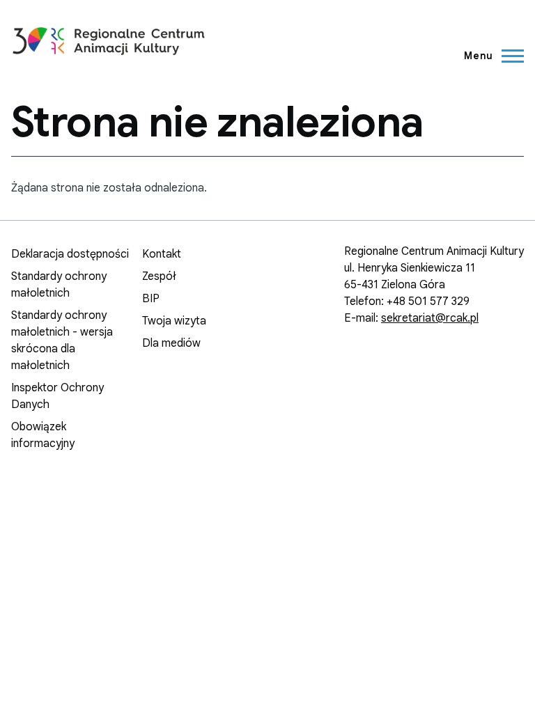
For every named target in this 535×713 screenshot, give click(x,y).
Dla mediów (171, 343)
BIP (151, 299)
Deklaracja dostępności (70, 254)
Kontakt (161, 254)
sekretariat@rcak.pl (430, 318)
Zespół (159, 276)
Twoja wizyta (174, 321)
